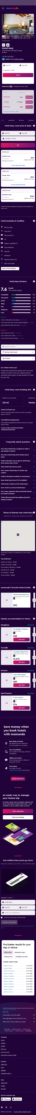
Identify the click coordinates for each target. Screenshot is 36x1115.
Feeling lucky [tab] (8, 956)
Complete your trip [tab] (21, 956)
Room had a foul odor (11, 333)
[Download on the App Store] (17, 1099)
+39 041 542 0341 (8, 56)
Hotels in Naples (8, 981)
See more (31, 625)
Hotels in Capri (8, 989)
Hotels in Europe (16, 1029)
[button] (3, 8)
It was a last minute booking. (12, 338)
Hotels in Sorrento (9, 978)
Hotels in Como (8, 992)
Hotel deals (7, 1029)
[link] (21, 639)
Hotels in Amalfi (8, 973)
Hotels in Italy (26, 1029)
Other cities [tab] (8, 952)
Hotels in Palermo (9, 984)
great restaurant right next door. (13, 325)
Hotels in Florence (9, 971)
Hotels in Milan (8, 968)
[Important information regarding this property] (34, 390)
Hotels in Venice (19, 1030)
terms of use (24, 926)
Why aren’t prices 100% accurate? (14, 1022)
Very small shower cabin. (12, 335)
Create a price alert (15, 770)
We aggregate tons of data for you (14, 1018)
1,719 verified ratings (17, 59)
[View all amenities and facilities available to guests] (34, 221)
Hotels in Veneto (9, 1030)
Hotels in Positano (9, 976)
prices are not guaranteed (9, 1009)
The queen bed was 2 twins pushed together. (17, 322)
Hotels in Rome (8, 965)
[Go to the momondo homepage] (12, 8)
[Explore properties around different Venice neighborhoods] (34, 619)
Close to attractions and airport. (14, 320)
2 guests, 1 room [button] (9, 70)
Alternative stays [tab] (20, 952)
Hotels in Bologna (9, 986)
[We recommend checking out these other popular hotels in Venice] (34, 587)
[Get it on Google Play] (6, 1099)
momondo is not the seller (11, 1015)
